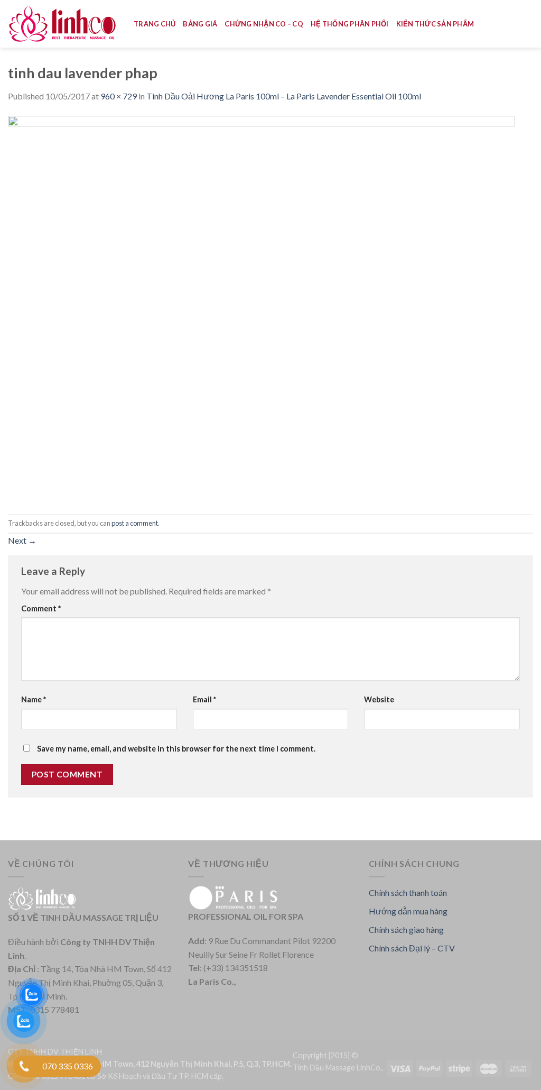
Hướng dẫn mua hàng (408, 911)
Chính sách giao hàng (406, 929)
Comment (41, 608)
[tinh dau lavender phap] (261, 307)
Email (204, 699)
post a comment (134, 523)
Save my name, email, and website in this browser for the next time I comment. (176, 748)
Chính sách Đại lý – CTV (412, 948)
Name (33, 699)
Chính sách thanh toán (408, 892)
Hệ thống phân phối (350, 24)
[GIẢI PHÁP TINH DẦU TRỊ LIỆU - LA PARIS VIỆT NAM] (63, 24)
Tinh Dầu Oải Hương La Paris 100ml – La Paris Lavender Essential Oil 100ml (283, 96)
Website (379, 699)
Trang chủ (154, 24)
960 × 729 (118, 96)
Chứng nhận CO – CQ (264, 24)
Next (22, 540)
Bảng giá (200, 24)
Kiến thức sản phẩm (435, 24)
